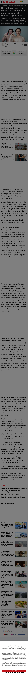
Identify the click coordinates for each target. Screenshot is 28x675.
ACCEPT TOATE (14, 670)
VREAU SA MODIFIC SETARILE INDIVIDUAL (14, 672)
